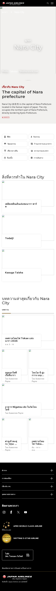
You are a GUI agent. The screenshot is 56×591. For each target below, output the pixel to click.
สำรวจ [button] (4, 470)
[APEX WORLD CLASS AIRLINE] (22, 529)
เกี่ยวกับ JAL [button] (6, 486)
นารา (4, 12)
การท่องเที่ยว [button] (6, 478)
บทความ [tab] (5, 310)
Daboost (13, 71)
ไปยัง (14, 555)
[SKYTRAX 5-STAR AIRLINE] (20, 542)
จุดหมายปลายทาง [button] (8, 494)
